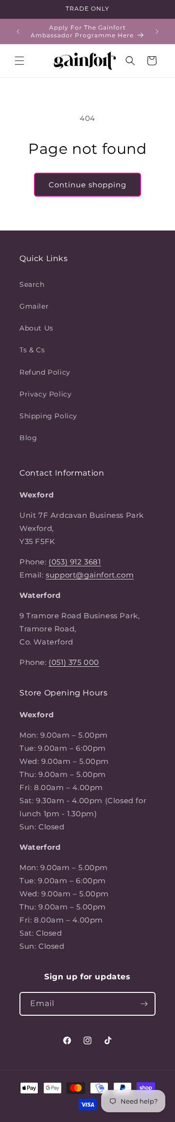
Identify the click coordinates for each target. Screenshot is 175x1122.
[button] (19, 60)
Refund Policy (44, 372)
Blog (28, 437)
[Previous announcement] (18, 31)
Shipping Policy (48, 416)
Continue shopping (87, 184)
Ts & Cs (32, 350)
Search (32, 284)
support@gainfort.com (90, 574)
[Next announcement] (157, 31)
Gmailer (34, 306)
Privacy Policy (45, 394)
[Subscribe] (144, 1004)
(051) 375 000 (74, 662)
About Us (36, 328)
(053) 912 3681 (75, 561)
